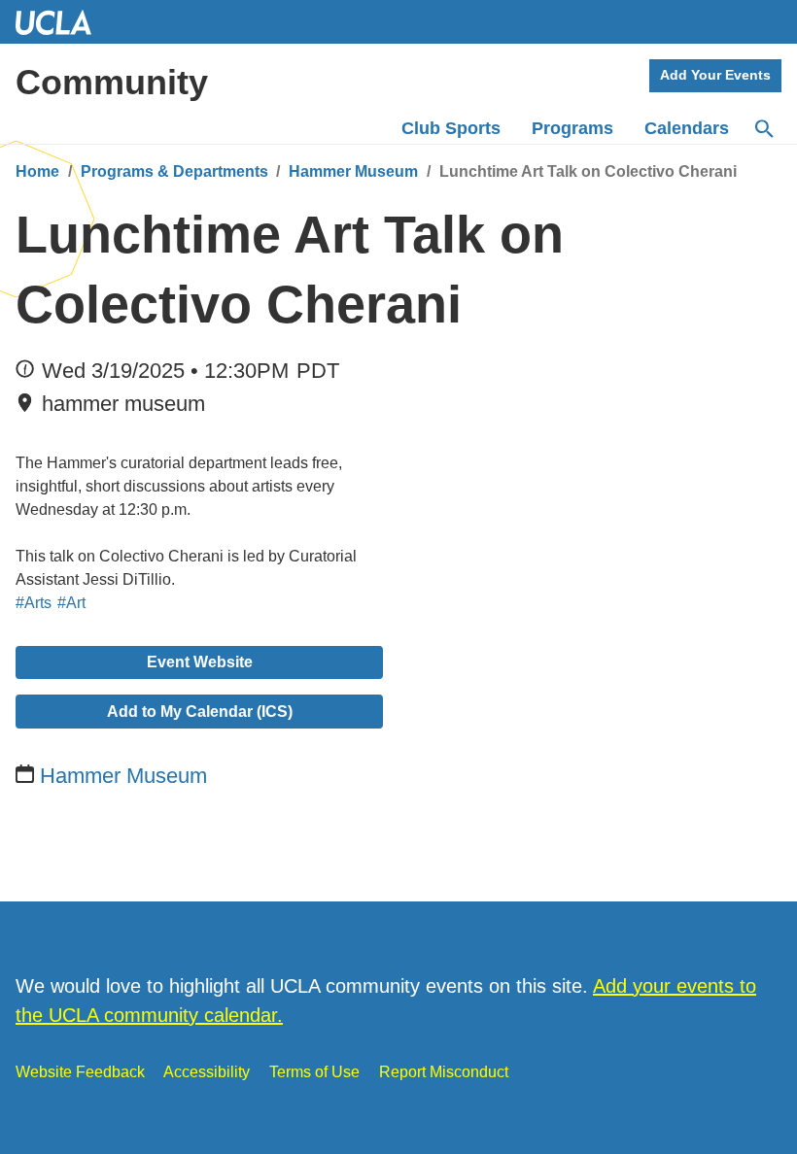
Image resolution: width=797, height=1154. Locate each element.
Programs (572, 128)
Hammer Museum (353, 171)
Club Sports (451, 128)
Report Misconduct (443, 1072)
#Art (71, 602)
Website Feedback (80, 1072)
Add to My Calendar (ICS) (200, 711)
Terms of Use (314, 1072)
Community (112, 82)
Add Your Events (715, 75)
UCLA (62, 22)
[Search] (763, 129)
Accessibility (206, 1072)
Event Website (200, 662)
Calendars (686, 128)
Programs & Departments (174, 171)
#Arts (34, 602)
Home (37, 171)
